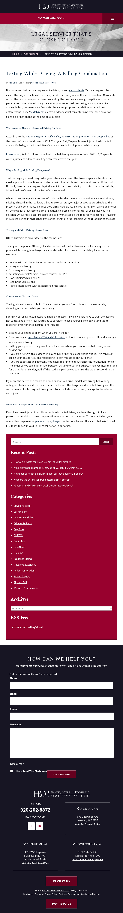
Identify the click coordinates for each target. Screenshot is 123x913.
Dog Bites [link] (19, 529)
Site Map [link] (39, 894)
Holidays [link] (18, 553)
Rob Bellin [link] (13, 82)
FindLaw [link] (96, 894)
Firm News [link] (19, 547)
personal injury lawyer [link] (48, 421)
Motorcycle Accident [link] (25, 564)
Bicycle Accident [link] (23, 505)
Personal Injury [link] (49, 82)
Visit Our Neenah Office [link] (87, 824)
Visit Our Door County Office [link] (87, 859)
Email (14, 693)
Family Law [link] (19, 541)
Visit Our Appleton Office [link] (35, 863)
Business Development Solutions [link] (74, 894)
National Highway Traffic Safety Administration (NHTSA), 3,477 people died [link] (68, 136)
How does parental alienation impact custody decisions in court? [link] (48, 473)
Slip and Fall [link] (20, 582)
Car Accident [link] (36, 82)
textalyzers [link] (36, 112)
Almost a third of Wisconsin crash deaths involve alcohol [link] (43, 485)
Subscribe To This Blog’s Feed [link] (27, 627)
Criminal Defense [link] (23, 523)
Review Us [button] (61, 881)
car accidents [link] (76, 90)
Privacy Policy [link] (51, 894)
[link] (61, 6)
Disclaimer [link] (28, 894)
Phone (14, 709)
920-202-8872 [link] (54, 18)
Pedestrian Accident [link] (25, 570)
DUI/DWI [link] (18, 535)
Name (13, 678)
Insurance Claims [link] (23, 558)
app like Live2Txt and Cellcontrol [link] (46, 337)
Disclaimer (17, 764)
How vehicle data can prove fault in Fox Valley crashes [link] (42, 462)
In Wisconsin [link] (13, 154)
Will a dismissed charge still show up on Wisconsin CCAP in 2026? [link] (48, 467)
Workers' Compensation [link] (26, 588)
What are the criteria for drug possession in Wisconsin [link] (42, 479)
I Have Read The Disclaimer (32, 771)
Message (15, 724)
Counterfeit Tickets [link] (24, 517)
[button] (112, 18)
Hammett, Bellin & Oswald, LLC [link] (55, 890)
